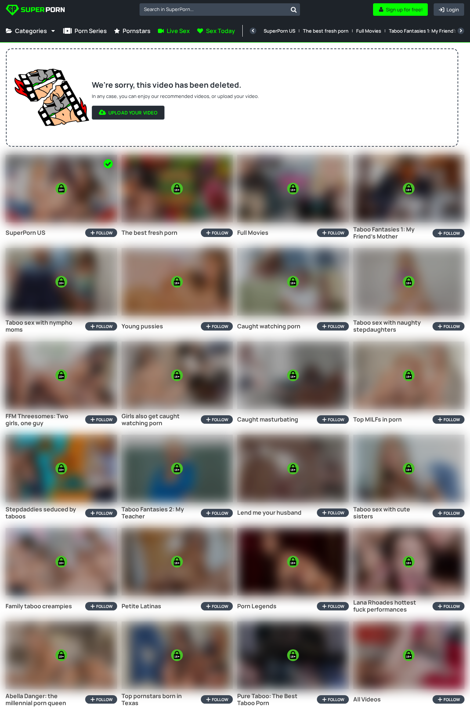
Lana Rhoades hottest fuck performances (384, 606)
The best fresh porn (325, 31)
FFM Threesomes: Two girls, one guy (37, 420)
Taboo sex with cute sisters (381, 513)
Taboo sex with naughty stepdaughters (387, 326)
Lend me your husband (269, 512)
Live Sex (178, 31)
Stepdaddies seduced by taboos (41, 513)
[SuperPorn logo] (35, 10)
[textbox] (214, 9)
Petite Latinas (141, 606)
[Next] (461, 31)
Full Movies (368, 31)
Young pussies (142, 326)
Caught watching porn (268, 326)
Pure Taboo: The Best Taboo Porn (267, 700)
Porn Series (91, 31)
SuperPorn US (279, 31)
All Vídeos (367, 699)
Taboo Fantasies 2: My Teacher (153, 513)
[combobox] (220, 9)
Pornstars (137, 31)
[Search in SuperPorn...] (294, 9)
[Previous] (253, 31)
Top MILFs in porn (377, 419)
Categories (31, 31)
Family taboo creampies (39, 606)
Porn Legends (256, 606)
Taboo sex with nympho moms (39, 326)
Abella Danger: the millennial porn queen (36, 700)
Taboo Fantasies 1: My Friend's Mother (384, 233)
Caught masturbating (267, 419)
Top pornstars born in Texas (152, 700)
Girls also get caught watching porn (151, 420)
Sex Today (220, 31)
